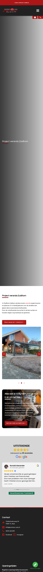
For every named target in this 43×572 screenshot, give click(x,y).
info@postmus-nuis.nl (13, 527)
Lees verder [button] (7, 484)
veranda (27, 303)
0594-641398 (10, 531)
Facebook (9, 535)
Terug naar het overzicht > (14, 322)
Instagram (20, 535)
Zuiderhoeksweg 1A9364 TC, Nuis (12, 522)
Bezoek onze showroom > (16, 423)
